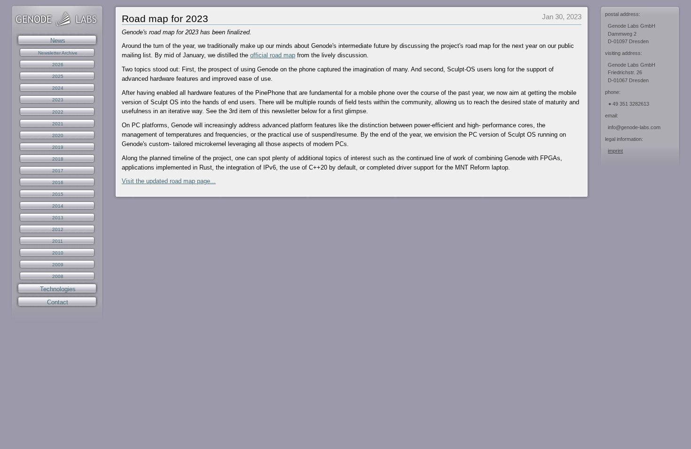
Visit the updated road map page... (169, 181)
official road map (272, 55)
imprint (615, 151)
